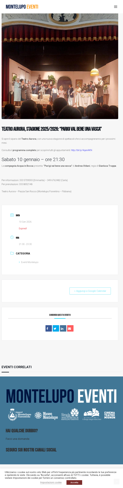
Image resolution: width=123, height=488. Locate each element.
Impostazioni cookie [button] (51, 482)
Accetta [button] (74, 482)
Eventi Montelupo (29, 262)
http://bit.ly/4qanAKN (81, 150)
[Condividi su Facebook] (48, 328)
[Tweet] (56, 328)
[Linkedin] (63, 328)
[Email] (70, 328)
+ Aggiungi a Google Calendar (90, 291)
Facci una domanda (17, 438)
